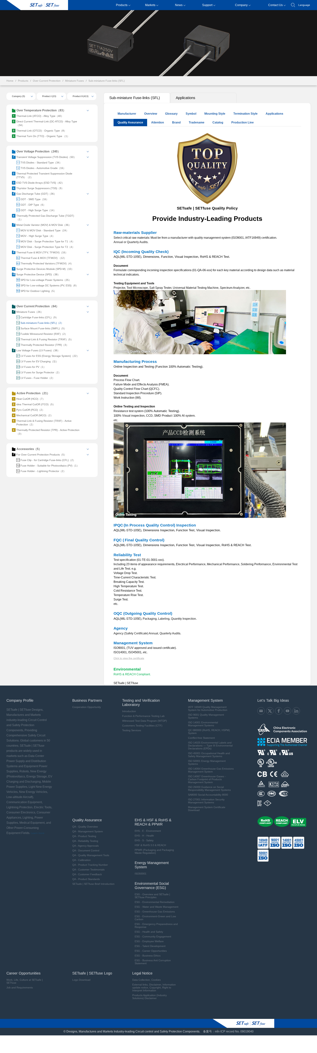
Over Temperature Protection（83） (41, 110)
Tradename (196, 122)
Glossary (171, 113)
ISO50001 (140, 873)
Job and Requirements (19, 987)
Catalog (217, 122)
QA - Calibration (81, 860)
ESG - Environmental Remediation (154, 902)
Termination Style (245, 113)
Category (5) (18, 96)
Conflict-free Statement (201, 737)
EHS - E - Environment (148, 830)
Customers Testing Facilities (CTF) (142, 725)
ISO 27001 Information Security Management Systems (206, 801)
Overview (150, 113)
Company (241, 5)
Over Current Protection (47, 80)
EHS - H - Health (144, 835)
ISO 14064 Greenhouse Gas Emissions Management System (211, 770)
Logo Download (81, 979)
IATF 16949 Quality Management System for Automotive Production (207, 708)
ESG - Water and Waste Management (156, 906)
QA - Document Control (85, 850)
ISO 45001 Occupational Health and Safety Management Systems (209, 755)
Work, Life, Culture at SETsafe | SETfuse (24, 981)
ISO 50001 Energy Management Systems (207, 762)
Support (207, 5)
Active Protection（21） (33, 393)
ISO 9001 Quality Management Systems (206, 716)
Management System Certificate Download (206, 809)
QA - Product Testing (84, 836)
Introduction (129, 711)
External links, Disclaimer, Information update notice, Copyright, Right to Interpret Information (154, 987)
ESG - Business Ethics (148, 955)
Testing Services (131, 730)
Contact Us (275, 5)
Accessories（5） (29, 449)
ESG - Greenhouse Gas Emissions (155, 911)
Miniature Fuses (74, 80)
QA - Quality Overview (85, 826)
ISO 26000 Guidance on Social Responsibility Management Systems (209, 788)
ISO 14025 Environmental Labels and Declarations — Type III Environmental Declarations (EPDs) (210, 745)
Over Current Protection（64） (38, 306)
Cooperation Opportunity (86, 707)
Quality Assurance (130, 122)
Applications (185, 98)
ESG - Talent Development (150, 946)
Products (121, 5)
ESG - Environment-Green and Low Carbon (155, 918)
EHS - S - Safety (144, 840)
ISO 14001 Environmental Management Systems (203, 724)
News (179, 5)
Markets (150, 5)
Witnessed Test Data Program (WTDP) (144, 720)
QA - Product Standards (86, 879)
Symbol (191, 113)
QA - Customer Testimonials (88, 869)
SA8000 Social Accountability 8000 (208, 794)
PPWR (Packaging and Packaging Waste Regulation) (154, 851)
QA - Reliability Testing (85, 840)
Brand (176, 122)
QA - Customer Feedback (87, 874)
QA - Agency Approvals (85, 845)
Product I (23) (49, 96)
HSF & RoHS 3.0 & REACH (150, 845)
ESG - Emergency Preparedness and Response (156, 925)
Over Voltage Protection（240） (38, 151)
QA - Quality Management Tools (90, 855)
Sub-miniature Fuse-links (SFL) (106, 80)
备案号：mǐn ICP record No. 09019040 (228, 1031)
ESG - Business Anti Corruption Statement (153, 962)
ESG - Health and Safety (149, 931)
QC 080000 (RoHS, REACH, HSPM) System (209, 732)
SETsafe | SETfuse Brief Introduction (93, 883)
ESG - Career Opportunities (151, 950)
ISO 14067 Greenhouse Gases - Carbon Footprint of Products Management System (207, 779)
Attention (157, 122)
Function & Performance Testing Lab (143, 716)
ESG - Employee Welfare (149, 941)
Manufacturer (127, 113)
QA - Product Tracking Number (90, 864)
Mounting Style (214, 113)
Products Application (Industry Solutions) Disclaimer (149, 997)
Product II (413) (80, 96)
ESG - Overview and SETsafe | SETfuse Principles (152, 896)
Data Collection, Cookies (146, 979)
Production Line (242, 122)
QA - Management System (87, 831)
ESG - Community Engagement (153, 936)
